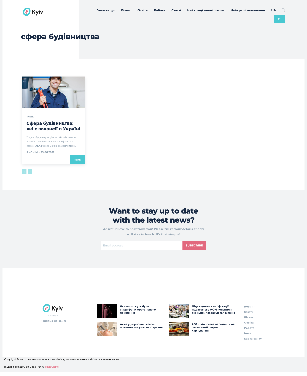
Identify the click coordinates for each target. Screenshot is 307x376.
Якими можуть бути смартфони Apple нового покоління (138, 309)
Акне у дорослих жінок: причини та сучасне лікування (142, 325)
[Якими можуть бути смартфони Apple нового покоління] (107, 311)
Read (77, 159)
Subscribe (194, 245)
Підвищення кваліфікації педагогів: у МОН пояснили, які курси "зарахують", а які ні (213, 309)
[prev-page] (24, 171)
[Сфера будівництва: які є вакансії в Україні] (53, 92)
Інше (30, 116)
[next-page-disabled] (30, 171)
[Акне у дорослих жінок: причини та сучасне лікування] (107, 329)
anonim (32, 152)
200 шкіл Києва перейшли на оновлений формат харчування (213, 327)
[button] (283, 10)
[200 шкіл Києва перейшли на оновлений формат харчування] (179, 329)
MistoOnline (52, 366)
